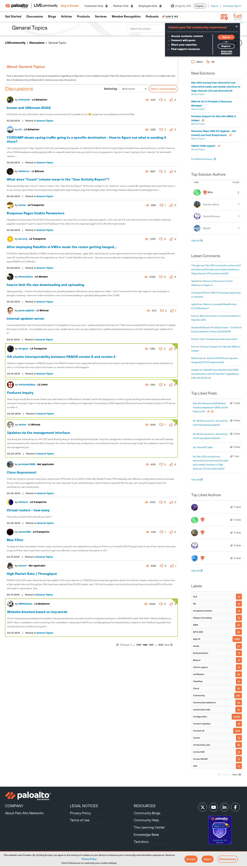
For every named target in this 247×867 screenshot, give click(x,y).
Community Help (146, 820)
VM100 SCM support (203, 146)
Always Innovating (202, 618)
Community (199, 695)
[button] (191, 859)
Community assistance (204, 702)
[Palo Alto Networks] (37, 796)
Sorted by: (111, 88)
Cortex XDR (198, 752)
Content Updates (201, 723)
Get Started (13, 16)
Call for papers (200, 667)
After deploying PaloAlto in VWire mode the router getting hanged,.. (62, 247)
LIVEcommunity (15, 42)
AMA (195, 625)
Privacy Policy (89, 859)
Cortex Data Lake (201, 745)
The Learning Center (149, 827)
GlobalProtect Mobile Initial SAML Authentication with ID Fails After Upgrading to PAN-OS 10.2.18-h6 (215, 373)
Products (83, 16)
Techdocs (141, 841)
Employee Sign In (232, 6)
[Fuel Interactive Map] (224, 16)
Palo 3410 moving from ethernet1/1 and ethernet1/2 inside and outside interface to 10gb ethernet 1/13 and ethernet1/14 (215, 86)
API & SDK (198, 632)
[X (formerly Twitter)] (202, 807)
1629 (160, 644)
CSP (195, 766)
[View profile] (10, 99)
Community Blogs (147, 813)
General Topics (44, 120)
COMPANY (14, 806)
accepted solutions (202, 610)
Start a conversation (163, 88)
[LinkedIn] (224, 807)
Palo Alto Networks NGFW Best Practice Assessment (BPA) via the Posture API (210, 407)
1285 (138, 644)
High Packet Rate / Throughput (32, 574)
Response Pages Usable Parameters (35, 213)
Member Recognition (126, 16)
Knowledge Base (146, 834)
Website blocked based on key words (37, 612)
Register (199, 6)
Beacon (197, 660)
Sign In (214, 6)
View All (195, 240)
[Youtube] (213, 807)
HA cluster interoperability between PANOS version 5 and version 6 (61, 357)
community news (201, 709)
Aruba (196, 646)
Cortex (196, 738)
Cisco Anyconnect (21, 472)
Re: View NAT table (203, 447)
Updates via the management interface (38, 433)
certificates (198, 674)
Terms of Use (79, 820)
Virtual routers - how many (28, 510)
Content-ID (198, 731)
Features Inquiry (20, 393)
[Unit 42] (170, 16)
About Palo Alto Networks (24, 813)
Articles (66, 16)
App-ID (196, 639)
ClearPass (198, 681)
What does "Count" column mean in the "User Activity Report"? (58, 179)
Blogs (52, 16)
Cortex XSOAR (200, 759)
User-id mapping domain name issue (218, 339)
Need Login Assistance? (226, 52)
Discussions (34, 16)
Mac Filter (15, 540)
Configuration (200, 716)
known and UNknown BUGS (29, 108)
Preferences (228, 859)
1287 (151, 644)
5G (194, 603)
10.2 (195, 596)
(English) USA (183, 5)
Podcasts (152, 16)
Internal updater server (25, 318)
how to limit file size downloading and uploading (45, 285)
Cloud (196, 688)
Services (101, 16)
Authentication (200, 653)
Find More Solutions (202, 159)
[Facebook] (235, 807)
